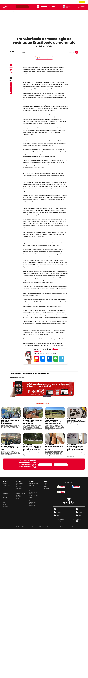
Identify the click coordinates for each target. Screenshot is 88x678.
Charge (31, 489)
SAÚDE (35, 11)
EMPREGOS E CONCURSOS (27, 11)
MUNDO (63, 11)
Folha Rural (5, 506)
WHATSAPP (5, 11)
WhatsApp (5, 483)
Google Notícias (46, 484)
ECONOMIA (52, 11)
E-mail (55, 462)
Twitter (45, 491)
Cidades (4, 487)
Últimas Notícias (6, 485)
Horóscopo (31, 490)
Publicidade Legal (33, 500)
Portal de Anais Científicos (32, 503)
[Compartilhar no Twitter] (11, 89)
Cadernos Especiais (20, 493)
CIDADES (18, 11)
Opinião (4, 504)
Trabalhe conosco (33, 495)
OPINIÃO (72, 11)
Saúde (4, 491)
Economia (5, 497)
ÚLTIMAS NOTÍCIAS (12, 11)
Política (4, 499)
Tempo (31, 497)
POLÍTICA (58, 11)
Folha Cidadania (19, 491)
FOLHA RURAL (78, 11)
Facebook (46, 490)
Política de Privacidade (34, 499)
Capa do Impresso (33, 483)
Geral (11, 34)
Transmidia (18, 490)
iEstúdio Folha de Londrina (33, 493)
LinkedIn (45, 486)
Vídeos (4, 508)
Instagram (46, 488)
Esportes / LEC (6, 493)
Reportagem (19, 488)
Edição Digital (32, 485)
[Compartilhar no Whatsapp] (11, 92)
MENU (6, 6)
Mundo (4, 500)
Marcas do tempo (33, 505)
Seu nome (40, 462)
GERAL (68, 11)
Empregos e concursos (5, 489)
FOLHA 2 (47, 11)
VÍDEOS (84, 11)
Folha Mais (18, 486)
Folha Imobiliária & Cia (20, 484)
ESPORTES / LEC (41, 11)
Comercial (31, 487)
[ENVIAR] (69, 464)
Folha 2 (4, 495)
